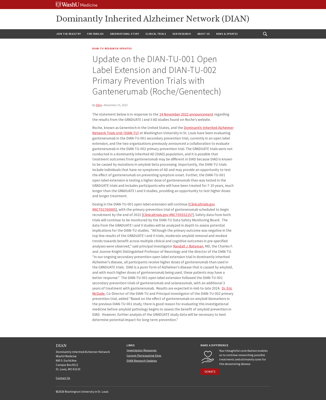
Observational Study (124, 33)
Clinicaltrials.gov (155, 214)
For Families (95, 33)
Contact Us (63, 378)
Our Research (181, 33)
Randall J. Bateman (188, 246)
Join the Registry (68, 33)
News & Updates (227, 33)
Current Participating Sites (144, 355)
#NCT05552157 (180, 214)
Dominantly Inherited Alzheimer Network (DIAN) (152, 19)
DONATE (210, 371)
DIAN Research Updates (142, 360)
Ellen (99, 105)
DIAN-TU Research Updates (112, 48)
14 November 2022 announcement (186, 114)
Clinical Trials (155, 33)
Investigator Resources (142, 350)
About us (203, 33)
